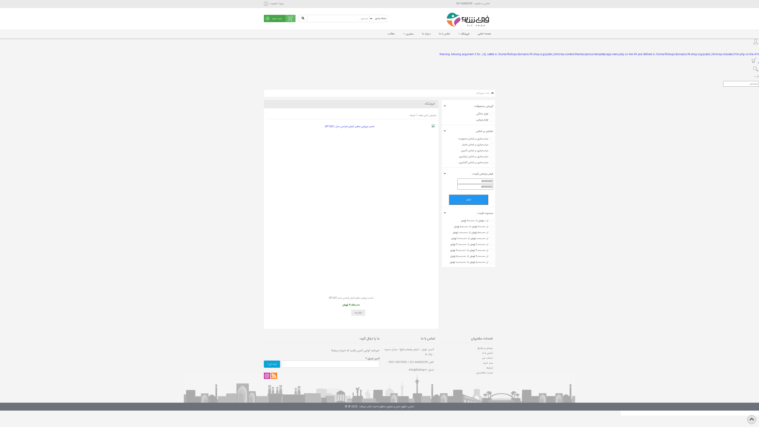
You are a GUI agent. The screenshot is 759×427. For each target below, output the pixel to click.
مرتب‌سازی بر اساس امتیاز (475, 145)
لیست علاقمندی (484, 373)
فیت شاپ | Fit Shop (468, 20)
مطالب (391, 33)
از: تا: (474, 221)
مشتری (410, 34)
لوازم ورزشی (482, 120)
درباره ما (426, 33)
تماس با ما (444, 33)
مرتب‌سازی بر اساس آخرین (474, 150)
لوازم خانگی (482, 114)
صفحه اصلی (484, 33)
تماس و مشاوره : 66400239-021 (473, 4)
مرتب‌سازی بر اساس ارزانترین (473, 156)
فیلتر (468, 199)
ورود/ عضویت (277, 4)
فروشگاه (465, 34)
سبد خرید (488, 363)
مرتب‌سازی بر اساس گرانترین (473, 162)
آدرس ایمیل (372, 359)
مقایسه (358, 313)
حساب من (487, 358)
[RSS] (274, 376)
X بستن (755, 413)
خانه (488, 93)
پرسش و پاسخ (485, 348)
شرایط (489, 368)
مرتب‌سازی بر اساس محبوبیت (473, 139)
